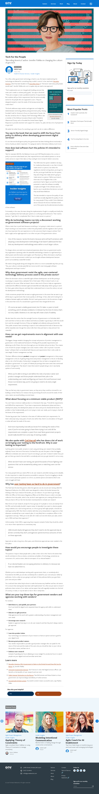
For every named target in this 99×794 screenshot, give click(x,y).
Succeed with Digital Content (17, 681)
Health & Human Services (22, 74)
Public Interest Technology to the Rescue (21, 675)
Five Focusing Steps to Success (80, 139)
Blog (68, 3)
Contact (83, 3)
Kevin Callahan (14, 752)
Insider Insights (35, 74)
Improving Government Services (18, 670)
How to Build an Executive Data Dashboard (79, 147)
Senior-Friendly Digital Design (79, 131)
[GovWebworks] (8, 3)
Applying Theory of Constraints (15, 741)
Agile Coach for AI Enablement (75, 741)
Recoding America (54, 116)
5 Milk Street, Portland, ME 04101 (32, 767)
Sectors (45, 3)
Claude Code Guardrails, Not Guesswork (79, 114)
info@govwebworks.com (30, 773)
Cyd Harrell (30, 440)
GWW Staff (18, 69)
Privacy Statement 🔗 (65, 777)
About (75, 3)
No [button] (38, 693)
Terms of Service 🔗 (66, 771)
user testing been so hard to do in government (37, 483)
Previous (1, 721)
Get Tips (17, 198)
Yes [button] (11, 693)
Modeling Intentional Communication (46, 739)
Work (61, 3)
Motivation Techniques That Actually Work (81, 122)
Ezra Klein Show (34, 84)
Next (97, 721)
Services (53, 3)
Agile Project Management (13, 735)
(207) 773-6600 (27, 770)
